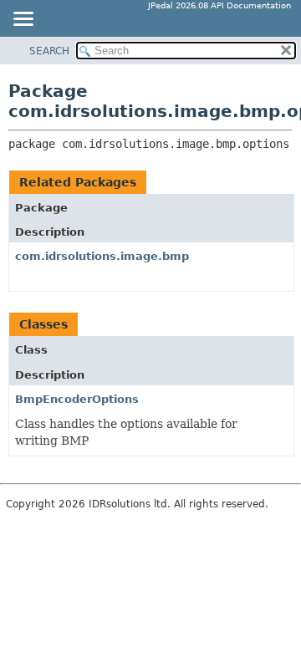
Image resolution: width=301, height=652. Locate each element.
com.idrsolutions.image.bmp (102, 256)
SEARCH (49, 51)
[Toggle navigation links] (22, 20)
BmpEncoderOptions (77, 399)
